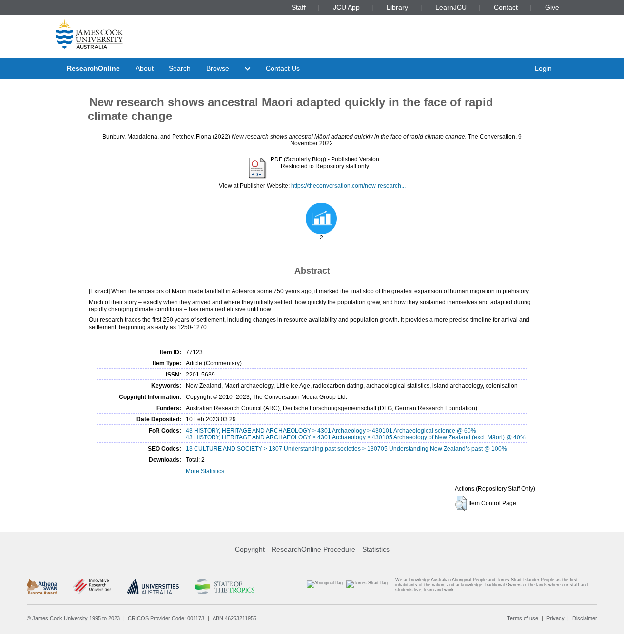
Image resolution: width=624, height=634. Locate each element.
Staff (299, 7)
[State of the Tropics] (224, 586)
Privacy (555, 618)
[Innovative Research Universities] (92, 586)
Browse (217, 68)
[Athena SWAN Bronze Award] (42, 586)
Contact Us (283, 68)
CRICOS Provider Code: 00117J (166, 618)
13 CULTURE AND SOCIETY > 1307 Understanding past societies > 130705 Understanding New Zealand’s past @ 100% (346, 448)
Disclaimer (584, 618)
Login (543, 68)
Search (180, 68)
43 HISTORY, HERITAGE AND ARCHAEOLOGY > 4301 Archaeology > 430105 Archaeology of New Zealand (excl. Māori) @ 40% (356, 437)
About (145, 68)
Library (397, 7)
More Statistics (205, 471)
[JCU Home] (89, 34)
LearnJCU (451, 7)
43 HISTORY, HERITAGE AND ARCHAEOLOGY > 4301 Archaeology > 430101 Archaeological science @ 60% (331, 430)
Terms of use (522, 618)
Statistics (376, 549)
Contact (506, 7)
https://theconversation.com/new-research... (348, 185)
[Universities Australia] (153, 586)
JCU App (346, 7)
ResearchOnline (93, 68)
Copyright (250, 549)
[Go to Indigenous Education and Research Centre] (324, 586)
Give (552, 7)
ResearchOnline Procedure (313, 549)
